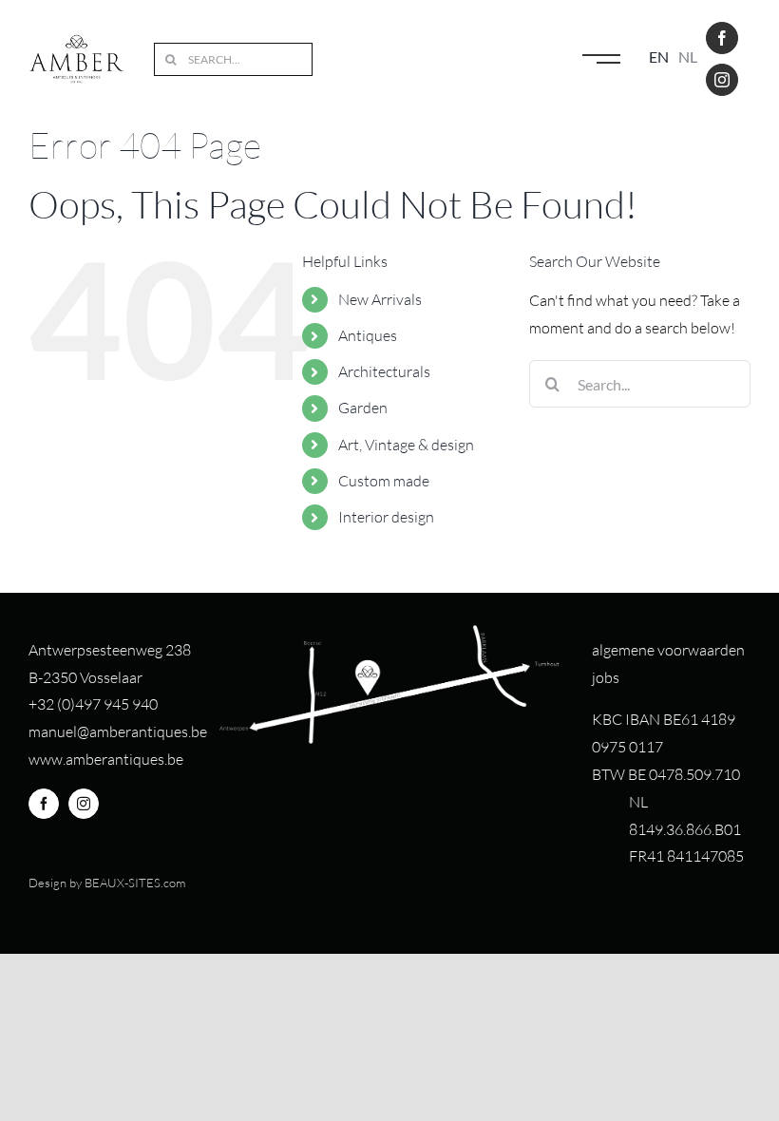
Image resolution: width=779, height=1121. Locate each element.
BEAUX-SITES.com (135, 882)
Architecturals (384, 371)
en (659, 57)
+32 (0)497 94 (74, 703)
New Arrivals (380, 299)
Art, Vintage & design (406, 444)
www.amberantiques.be (105, 759)
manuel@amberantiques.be (117, 731)
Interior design (386, 516)
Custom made (383, 480)
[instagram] (722, 80)
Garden (363, 407)
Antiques (367, 335)
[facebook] (722, 38)
